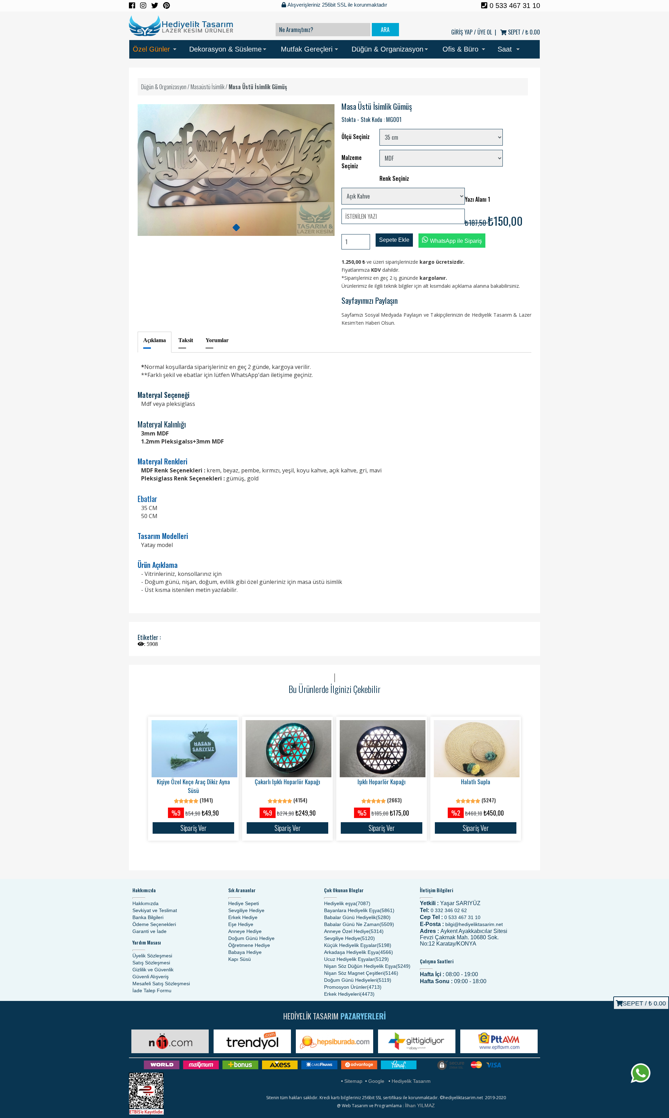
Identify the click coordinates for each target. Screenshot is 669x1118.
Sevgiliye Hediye (246, 910)
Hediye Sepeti (243, 903)
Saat (505, 49)
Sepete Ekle (394, 240)
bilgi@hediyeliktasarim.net (474, 924)
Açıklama (154, 340)
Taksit (185, 340)
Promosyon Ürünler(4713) (353, 987)
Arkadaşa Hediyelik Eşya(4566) (358, 952)
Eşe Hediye (240, 924)
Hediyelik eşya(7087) (347, 903)
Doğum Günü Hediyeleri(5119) (357, 980)
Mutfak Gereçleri (306, 49)
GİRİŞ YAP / (463, 32)
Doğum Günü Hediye (251, 938)
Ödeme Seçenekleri (154, 924)
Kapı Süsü (239, 959)
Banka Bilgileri (147, 917)
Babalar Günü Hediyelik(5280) (357, 917)
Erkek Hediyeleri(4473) (349, 994)
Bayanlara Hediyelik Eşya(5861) (359, 910)
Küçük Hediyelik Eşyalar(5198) (357, 945)
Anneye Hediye (245, 931)
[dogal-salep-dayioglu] (236, 227)
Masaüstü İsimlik (207, 87)
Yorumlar (217, 340)
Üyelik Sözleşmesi (152, 955)
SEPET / (523, 32)
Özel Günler (151, 49)
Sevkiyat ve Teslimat (154, 910)
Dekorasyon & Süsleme (225, 49)
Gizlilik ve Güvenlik (153, 969)
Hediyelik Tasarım (411, 1081)
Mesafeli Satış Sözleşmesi (161, 983)
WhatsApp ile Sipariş (456, 241)
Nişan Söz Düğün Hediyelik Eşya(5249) (367, 966)
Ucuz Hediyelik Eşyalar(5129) (356, 959)
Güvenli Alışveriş (150, 976)
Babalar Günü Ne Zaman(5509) (359, 924)
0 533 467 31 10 (513, 5)
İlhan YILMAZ (420, 1105)
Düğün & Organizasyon (387, 49)
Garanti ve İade (149, 931)
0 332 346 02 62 (449, 910)
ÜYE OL (484, 32)
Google (376, 1081)
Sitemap (353, 1081)
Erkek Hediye (242, 917)
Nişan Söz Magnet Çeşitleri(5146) (361, 973)
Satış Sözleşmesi (151, 962)
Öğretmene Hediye (249, 945)
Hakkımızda (145, 903)
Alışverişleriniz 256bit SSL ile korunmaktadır (336, 5)
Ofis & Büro (460, 49)
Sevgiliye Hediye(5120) (349, 938)
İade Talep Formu (151, 990)
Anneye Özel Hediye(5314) (354, 931)
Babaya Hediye (245, 952)
